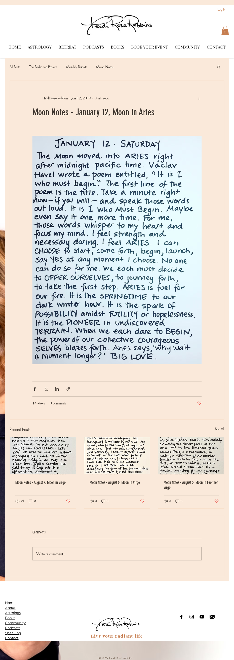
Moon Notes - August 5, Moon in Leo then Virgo (191, 485)
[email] (212, 617)
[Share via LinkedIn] (57, 389)
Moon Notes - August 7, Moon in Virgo (40, 482)
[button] (225, 30)
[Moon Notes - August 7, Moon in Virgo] (43, 455)
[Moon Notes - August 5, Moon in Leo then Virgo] (191, 455)
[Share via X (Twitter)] (46, 389)
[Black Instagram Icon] (191, 617)
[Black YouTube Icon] (202, 617)
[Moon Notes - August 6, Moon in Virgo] (117, 455)
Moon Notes (104, 67)
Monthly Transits (76, 67)
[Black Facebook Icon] (181, 617)
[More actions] (199, 98)
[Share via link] (68, 389)
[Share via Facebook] (34, 389)
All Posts (15, 67)
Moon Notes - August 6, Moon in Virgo (115, 482)
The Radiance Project (43, 67)
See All (219, 429)
